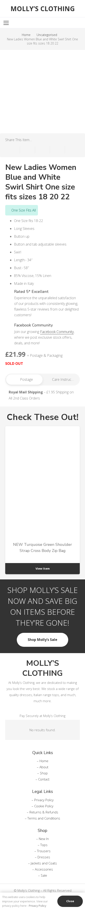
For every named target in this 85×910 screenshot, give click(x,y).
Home (26, 35)
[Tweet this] (42, 149)
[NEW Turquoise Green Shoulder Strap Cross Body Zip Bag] (42, 500)
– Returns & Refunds (42, 812)
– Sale (42, 875)
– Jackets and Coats (42, 863)
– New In (42, 839)
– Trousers (42, 851)
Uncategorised (47, 35)
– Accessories (42, 869)
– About (42, 767)
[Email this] (12, 149)
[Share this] (27, 149)
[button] (66, 22)
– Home (42, 761)
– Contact (42, 779)
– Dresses (42, 857)
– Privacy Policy (43, 800)
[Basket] (78, 22)
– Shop (42, 773)
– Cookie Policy (42, 806)
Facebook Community (57, 331)
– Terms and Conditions (42, 818)
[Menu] (18, 22)
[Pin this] (57, 149)
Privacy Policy (37, 906)
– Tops (43, 845)
